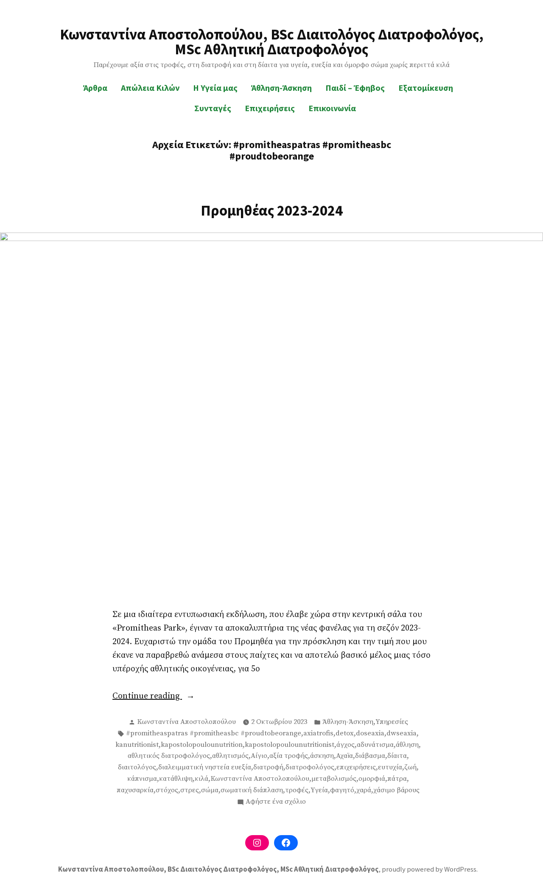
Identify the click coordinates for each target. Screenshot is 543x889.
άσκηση (322, 756)
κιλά (201, 778)
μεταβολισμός (333, 778)
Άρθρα (95, 87)
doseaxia (370, 733)
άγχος (345, 744)
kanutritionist (137, 744)
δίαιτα (397, 756)
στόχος (167, 790)
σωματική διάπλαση (252, 790)
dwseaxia (401, 733)
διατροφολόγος (309, 767)
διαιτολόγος (137, 767)
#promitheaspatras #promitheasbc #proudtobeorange (213, 733)
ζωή (410, 767)
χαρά (363, 790)
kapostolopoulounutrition (202, 744)
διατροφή (268, 767)
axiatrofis (318, 733)
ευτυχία (390, 767)
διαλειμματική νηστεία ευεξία (204, 767)
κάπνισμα (142, 778)
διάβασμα (370, 756)
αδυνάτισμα (375, 744)
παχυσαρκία (135, 790)
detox (345, 733)
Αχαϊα (344, 756)
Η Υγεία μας (215, 87)
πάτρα (397, 778)
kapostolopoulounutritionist (289, 744)
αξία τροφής (288, 756)
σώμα (209, 790)
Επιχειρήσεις (270, 108)
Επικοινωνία (332, 108)
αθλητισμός (230, 756)
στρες (189, 790)
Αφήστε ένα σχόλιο (276, 802)
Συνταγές (212, 108)
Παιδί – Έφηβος (355, 87)
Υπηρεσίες (391, 722)
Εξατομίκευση (425, 87)
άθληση (407, 744)
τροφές (296, 790)
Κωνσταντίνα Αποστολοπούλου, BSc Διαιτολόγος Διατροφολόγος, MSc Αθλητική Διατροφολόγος (272, 41)
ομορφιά (371, 778)
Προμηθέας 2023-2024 (272, 210)
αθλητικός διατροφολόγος (169, 756)
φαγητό (342, 790)
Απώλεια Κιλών (150, 87)
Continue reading (170, 696)
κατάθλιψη (176, 778)
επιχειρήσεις (356, 767)
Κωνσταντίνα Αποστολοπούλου (186, 722)
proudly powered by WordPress (429, 869)
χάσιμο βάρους (396, 790)
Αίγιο (259, 756)
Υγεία (319, 790)
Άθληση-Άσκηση (281, 87)
